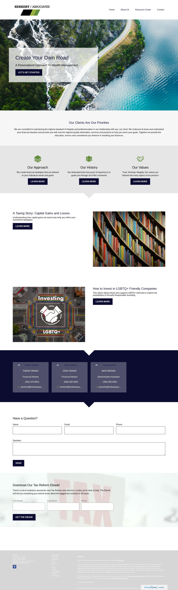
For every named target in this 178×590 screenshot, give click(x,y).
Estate (54, 561)
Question (17, 440)
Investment (55, 559)
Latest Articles (56, 571)
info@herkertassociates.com (21, 563)
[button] (112, 10)
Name (15, 424)
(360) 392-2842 (71, 382)
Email (67, 424)
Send (19, 463)
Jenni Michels (108, 370)
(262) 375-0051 (32, 382)
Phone (119, 424)
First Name (18, 501)
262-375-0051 (21, 557)
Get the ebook (24, 517)
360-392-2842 (21, 559)
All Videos (55, 573)
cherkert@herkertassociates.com (71, 387)
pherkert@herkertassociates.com (32, 387)
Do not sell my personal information (117, 578)
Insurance (55, 563)
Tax (53, 565)
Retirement (55, 557)
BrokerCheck (120, 560)
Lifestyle (54, 569)
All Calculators (56, 575)
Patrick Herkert (30, 370)
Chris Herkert (69, 370)
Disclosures (80, 556)
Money (54, 567)
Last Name (52, 501)
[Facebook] (14, 566)
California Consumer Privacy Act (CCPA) (139, 576)
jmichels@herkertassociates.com (110, 387)
